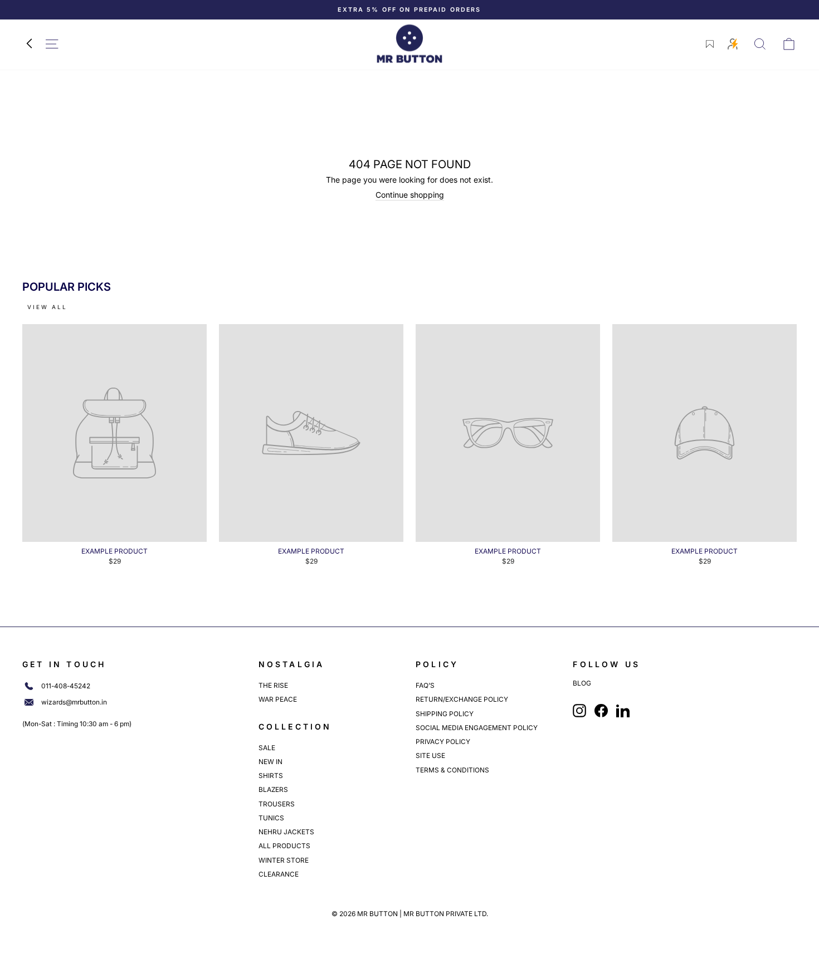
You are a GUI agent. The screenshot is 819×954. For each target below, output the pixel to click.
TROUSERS (277, 804)
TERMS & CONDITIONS (452, 770)
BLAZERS (273, 789)
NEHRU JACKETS (286, 832)
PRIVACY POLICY (443, 741)
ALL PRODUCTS (284, 846)
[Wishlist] (709, 44)
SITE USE (430, 755)
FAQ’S (425, 685)
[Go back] (29, 44)
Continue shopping (410, 194)
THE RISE (273, 685)
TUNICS (271, 818)
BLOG (582, 683)
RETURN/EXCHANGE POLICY (462, 699)
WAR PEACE (278, 699)
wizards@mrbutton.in (74, 702)
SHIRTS (271, 775)
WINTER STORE (284, 860)
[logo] (409, 43)
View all (47, 307)
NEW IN (270, 761)
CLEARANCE (279, 874)
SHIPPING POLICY (445, 714)
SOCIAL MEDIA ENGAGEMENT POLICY (477, 727)
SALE (267, 747)
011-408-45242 (65, 686)
